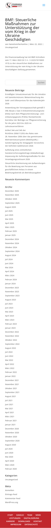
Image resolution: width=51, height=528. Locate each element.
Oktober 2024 (11, 247)
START (10, 515)
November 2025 (12, 195)
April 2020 (9, 461)
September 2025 (12, 203)
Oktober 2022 (11, 340)
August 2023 (10, 299)
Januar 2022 (10, 376)
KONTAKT (37, 521)
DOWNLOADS (24, 521)
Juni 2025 (9, 215)
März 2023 (9, 320)
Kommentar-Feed (12, 498)
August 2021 (10, 396)
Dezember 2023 (12, 287)
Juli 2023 (9, 303)
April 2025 (9, 223)
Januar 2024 (10, 283)
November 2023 (12, 291)
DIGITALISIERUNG (31, 518)
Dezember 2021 (12, 380)
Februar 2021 (11, 420)
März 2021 (9, 416)
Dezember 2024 (12, 239)
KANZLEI (20, 515)
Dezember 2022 (12, 332)
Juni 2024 (9, 263)
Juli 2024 (9, 259)
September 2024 (12, 251)
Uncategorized (11, 47)
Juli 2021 (9, 400)
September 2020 (12, 440)
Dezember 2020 (12, 428)
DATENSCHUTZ (31, 524)
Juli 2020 (9, 449)
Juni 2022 (9, 356)
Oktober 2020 (11, 436)
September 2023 (12, 295)
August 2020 (10, 444)
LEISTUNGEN (14, 518)
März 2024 (9, 275)
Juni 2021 (9, 404)
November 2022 (12, 336)
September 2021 (12, 392)
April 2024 (9, 271)
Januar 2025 (10, 235)
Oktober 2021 (11, 388)
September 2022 (12, 344)
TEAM (29, 515)
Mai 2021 (9, 408)
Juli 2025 (9, 211)
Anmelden (9, 490)
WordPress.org (11, 502)
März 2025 (9, 227)
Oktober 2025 (11, 199)
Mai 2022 (9, 360)
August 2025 (10, 207)
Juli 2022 (9, 352)
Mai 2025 (9, 219)
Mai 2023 (9, 311)
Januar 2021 (10, 424)
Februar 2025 (11, 231)
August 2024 (10, 255)
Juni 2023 (9, 308)
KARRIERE (10, 521)
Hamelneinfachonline (18, 44)
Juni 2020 (9, 452)
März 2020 (9, 465)
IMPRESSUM (15, 524)
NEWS (38, 515)
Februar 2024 (11, 279)
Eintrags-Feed (11, 494)
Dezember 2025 (12, 191)
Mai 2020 (9, 457)
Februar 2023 (11, 324)
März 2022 (9, 368)
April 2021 (9, 412)
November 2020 (12, 432)
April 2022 (9, 364)
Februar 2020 (11, 469)
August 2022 (10, 348)
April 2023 (9, 315)
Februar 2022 (11, 372)
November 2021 (12, 384)
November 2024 (12, 243)
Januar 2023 (10, 328)
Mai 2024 (9, 267)
